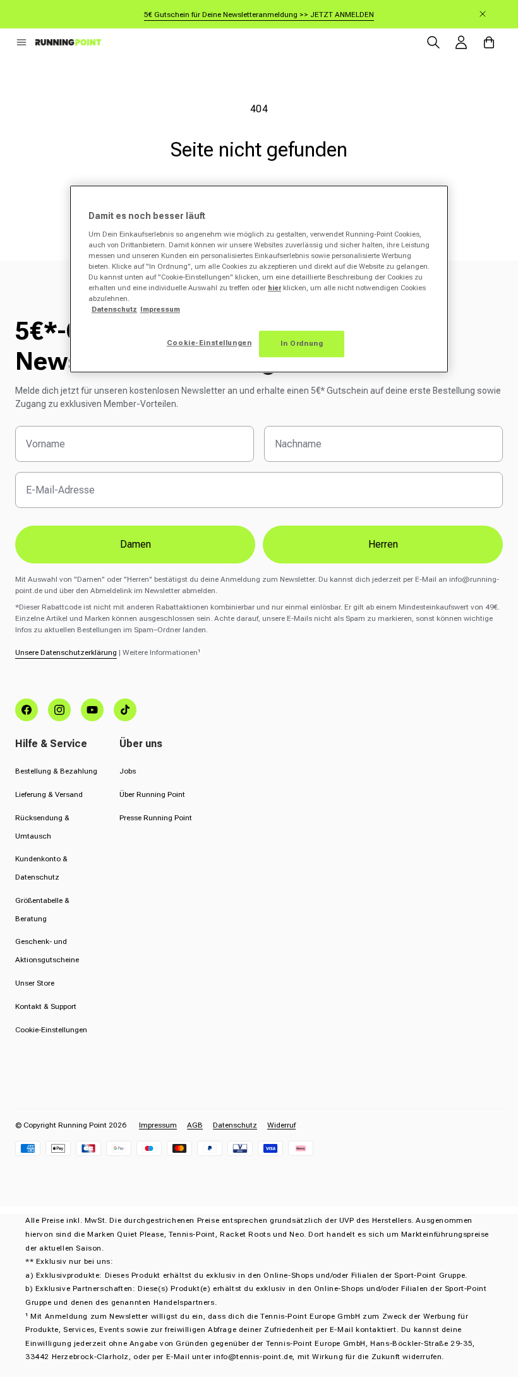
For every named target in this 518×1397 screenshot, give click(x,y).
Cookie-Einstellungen (51, 1029)
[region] (259, 279)
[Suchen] (433, 42)
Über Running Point (152, 794)
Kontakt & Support (45, 1006)
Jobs (127, 771)
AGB (195, 1125)
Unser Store (34, 983)
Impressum (158, 1125)
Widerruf (281, 1125)
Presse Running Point (155, 817)
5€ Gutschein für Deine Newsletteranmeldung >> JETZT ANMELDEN (259, 14)
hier (274, 287)
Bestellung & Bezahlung (56, 771)
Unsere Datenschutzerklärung (66, 652)
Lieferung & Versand (49, 794)
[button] (21, 42)
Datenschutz (235, 1125)
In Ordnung (301, 343)
